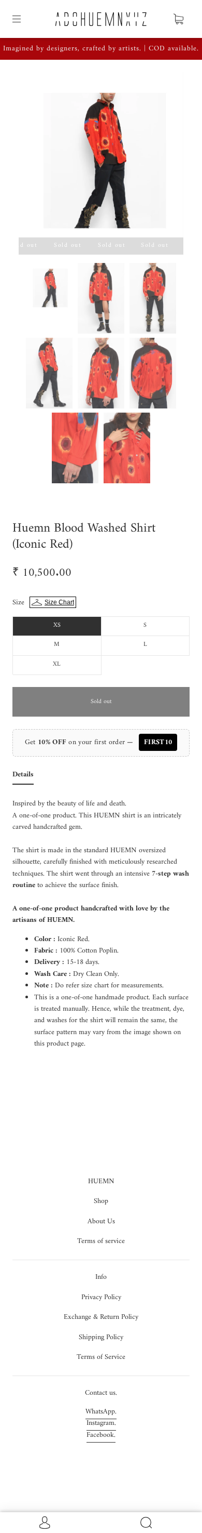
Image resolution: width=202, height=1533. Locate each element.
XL (57, 664)
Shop (101, 1201)
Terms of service (101, 1241)
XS (57, 625)
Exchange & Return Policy (101, 1317)
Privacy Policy (101, 1297)
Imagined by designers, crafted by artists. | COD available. (101, 48)
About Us (101, 1221)
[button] (35, 157)
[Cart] (178, 19)
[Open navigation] (23, 19)
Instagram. (101, 1423)
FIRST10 (158, 742)
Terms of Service (101, 1357)
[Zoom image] (101, 157)
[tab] (23, 777)
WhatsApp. (101, 1411)
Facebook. (101, 1435)
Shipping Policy (101, 1337)
